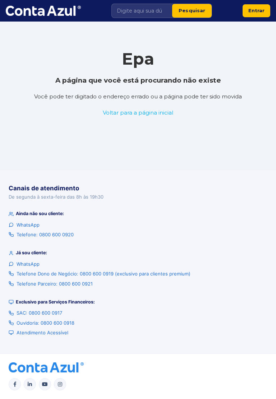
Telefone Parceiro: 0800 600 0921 (55, 284)
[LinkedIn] (30, 384)
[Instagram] (60, 384)
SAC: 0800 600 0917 (39, 313)
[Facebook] (15, 384)
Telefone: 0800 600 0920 (45, 234)
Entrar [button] (256, 10)
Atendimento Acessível (42, 332)
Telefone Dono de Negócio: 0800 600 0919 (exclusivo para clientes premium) (103, 274)
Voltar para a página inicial (138, 112)
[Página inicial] (43, 11)
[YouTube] (45, 384)
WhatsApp (28, 225)
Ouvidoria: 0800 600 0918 (45, 323)
